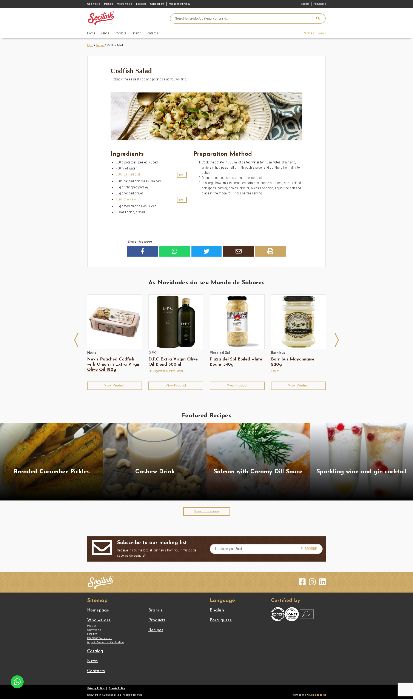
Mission (108, 3)
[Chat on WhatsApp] (17, 681)
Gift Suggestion (156, 371)
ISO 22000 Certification (99, 638)
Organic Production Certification (105, 642)
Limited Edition (175, 371)
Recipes (308, 33)
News (322, 33)
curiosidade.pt (317, 694)
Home (91, 33)
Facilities (141, 3)
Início (90, 45)
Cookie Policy (117, 688)
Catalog (136, 33)
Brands (104, 33)
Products (120, 33)
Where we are (124, 3)
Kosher (275, 371)
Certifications (157, 3)
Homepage (98, 610)
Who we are (93, 3)
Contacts (151, 33)
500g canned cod (128, 174)
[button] (182, 175)
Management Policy (179, 3)
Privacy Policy (96, 688)
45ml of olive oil (126, 199)
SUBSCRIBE (309, 549)
